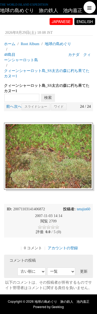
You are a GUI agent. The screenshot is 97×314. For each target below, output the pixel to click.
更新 (84, 271)
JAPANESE (61, 21)
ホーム (9, 44)
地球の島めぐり (58, 44)
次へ (18, 106)
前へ (10, 106)
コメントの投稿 (22, 260)
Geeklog (57, 306)
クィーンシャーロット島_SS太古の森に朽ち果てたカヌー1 (46, 73)
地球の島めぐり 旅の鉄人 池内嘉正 (41, 10)
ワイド (59, 107)
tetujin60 (83, 209)
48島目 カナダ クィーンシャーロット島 (47, 57)
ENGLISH (85, 21)
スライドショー (36, 107)
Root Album (30, 44)
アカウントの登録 (63, 248)
